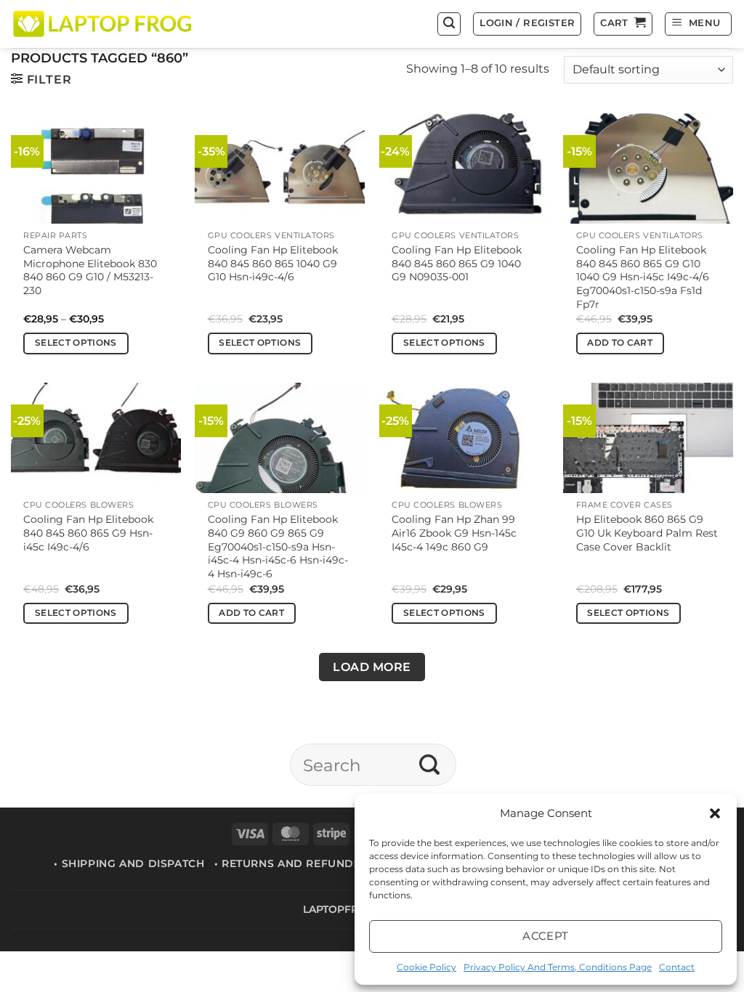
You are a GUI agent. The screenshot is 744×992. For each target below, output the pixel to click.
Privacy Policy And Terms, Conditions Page (558, 966)
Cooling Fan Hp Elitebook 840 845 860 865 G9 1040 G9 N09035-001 (457, 263)
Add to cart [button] (619, 343)
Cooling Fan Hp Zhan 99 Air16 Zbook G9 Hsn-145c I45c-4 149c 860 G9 (454, 533)
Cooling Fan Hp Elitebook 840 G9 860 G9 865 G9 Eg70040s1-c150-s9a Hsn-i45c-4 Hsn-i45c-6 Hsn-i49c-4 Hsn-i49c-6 (278, 546)
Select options (76, 343)
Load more (372, 667)
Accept (545, 936)
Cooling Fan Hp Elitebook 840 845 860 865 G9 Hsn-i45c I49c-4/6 (88, 533)
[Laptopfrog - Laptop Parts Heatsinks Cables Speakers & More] (104, 23)
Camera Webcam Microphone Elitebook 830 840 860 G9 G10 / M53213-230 (90, 270)
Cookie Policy (426, 966)
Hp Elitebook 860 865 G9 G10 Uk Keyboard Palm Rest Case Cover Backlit (647, 533)
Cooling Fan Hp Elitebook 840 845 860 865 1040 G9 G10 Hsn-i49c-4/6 (273, 263)
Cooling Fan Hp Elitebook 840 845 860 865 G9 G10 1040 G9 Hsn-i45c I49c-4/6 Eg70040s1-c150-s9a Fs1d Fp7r (642, 277)
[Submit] (429, 765)
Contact (677, 966)
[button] (715, 813)
